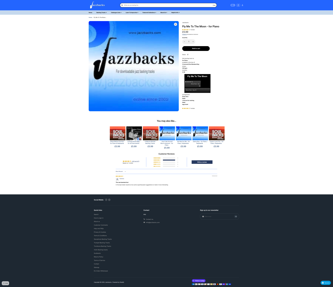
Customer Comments (101, 225)
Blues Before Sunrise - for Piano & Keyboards (117, 142)
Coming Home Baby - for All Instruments (134, 142)
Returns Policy (98, 257)
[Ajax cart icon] (238, 5)
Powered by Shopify (118, 282)
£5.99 (117, 146)
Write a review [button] (202, 162)
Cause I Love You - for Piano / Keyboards (216, 142)
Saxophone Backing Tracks (103, 239)
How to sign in (98, 218)
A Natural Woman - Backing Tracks (150, 142)
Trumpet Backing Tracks (102, 243)
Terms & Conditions (100, 235)
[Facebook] (188, 55)
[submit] (235, 216)
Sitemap (96, 267)
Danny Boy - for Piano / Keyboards (200, 142)
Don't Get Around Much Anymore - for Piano (167, 143)
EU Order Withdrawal (101, 271)
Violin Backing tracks (101, 250)
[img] (119, 176)
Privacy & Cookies (100, 232)
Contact (96, 264)
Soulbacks (97, 253)
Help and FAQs (99, 228)
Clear (214, 5)
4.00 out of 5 (135, 161)
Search (96, 214)
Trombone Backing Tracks (102, 246)
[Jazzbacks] (97, 5)
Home (90, 17)
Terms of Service (99, 260)
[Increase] (193, 41)
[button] (186, 29)
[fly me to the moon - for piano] (175, 24)
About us (97, 221)
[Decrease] (184, 41)
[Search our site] (122, 5)
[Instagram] (109, 200)
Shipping (184, 34)
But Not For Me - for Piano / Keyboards (183, 142)
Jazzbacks (108, 282)
